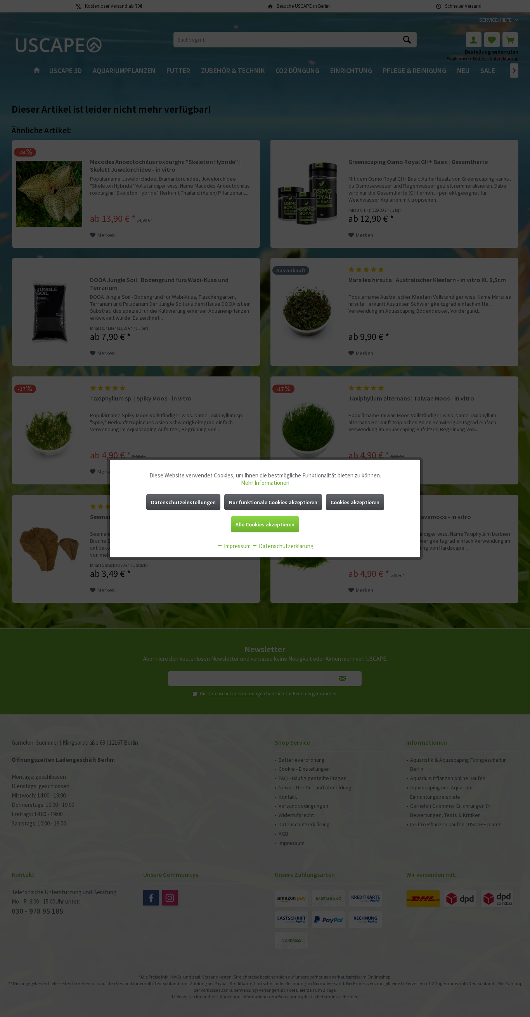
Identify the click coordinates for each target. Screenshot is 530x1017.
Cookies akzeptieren (355, 502)
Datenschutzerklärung (285, 546)
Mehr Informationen (265, 482)
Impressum (237, 546)
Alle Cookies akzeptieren (265, 524)
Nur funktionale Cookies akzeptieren (273, 502)
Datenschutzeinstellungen (183, 502)
